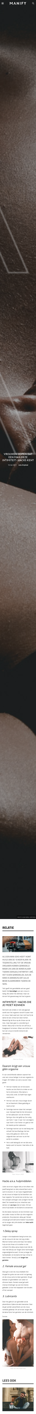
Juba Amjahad (23, 465)
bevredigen (13, 991)
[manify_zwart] (18, 3)
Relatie (8, 927)
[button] (2, 3)
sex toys (13, 1205)
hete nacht (29, 1222)
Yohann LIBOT (20, 1174)
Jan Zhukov (19, 1059)
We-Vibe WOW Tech (20, 1368)
